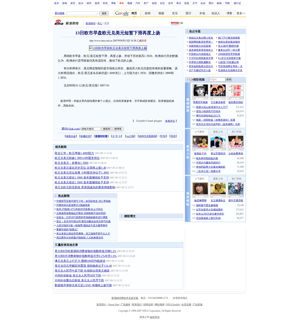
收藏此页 (85, 136)
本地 (202, 13)
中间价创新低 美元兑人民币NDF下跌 (78, 275)
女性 (162, 3)
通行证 (237, 3)
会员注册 (186, 304)
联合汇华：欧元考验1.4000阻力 (74, 153)
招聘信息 (148, 304)
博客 (113, 3)
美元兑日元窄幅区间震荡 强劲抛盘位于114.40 (83, 265)
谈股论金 (71, 136)
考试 (178, 3)
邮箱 (219, 3)
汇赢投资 (141, 40)
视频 (129, 3)
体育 (72, 3)
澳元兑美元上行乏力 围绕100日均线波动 (80, 260)
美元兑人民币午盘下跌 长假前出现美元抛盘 (82, 270)
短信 (203, 3)
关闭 (173, 136)
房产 (146, 3)
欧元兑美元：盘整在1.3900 (71, 162)
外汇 (99, 23)
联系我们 (137, 304)
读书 (170, 3)
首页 (56, 3)
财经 (89, 3)
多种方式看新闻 (147, 136)
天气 (194, 3)
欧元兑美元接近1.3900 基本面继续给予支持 (82, 177)
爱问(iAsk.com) (71, 128)
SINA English (173, 304)
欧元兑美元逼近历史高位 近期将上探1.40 (80, 167)
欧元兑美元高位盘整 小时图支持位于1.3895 (82, 172)
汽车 (137, 3)
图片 (188, 13)
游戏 (154, 3)
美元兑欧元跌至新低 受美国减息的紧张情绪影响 (85, 187)
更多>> (241, 13)
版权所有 (155, 317)
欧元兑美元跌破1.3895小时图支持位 (77, 158)
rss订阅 (130, 136)
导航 (227, 3)
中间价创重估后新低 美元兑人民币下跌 (79, 280)
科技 (105, 3)
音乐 (175, 13)
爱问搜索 (59, 13)
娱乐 (81, 3)
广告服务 (125, 304)
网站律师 (160, 304)
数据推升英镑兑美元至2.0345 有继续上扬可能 (83, 285)
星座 (186, 3)
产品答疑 (198, 304)
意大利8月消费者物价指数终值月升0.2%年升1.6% (86, 256)
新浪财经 (90, 23)
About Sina (113, 304)
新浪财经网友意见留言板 (124, 298)
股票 (97, 3)
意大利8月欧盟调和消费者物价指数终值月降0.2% (85, 251)
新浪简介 (101, 304)
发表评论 (170, 121)
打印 (163, 136)
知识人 (216, 13)
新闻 (64, 3)
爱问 (211, 3)
